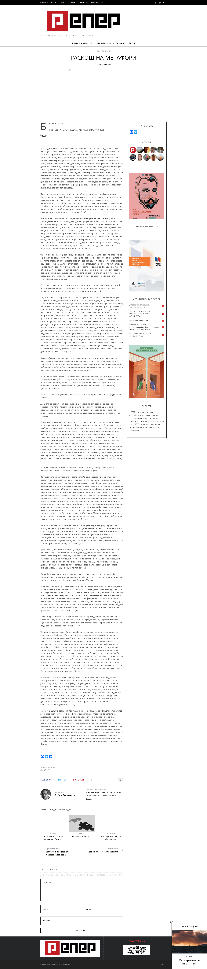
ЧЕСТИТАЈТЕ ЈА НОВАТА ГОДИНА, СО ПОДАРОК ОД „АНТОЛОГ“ (139, 313)
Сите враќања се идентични (189, 961)
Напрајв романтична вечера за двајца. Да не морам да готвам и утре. (139, 326)
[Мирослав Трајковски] (146, 157)
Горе (161, 964)
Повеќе (89, 799)
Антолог (64, 2)
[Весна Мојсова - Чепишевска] (139, 150)
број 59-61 (45, 770)
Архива (74, 2)
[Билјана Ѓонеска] (153, 157)
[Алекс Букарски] (153, 150)
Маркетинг (95, 2)
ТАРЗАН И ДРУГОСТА (82, 836)
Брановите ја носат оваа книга (103, 850)
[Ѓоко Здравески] (146, 150)
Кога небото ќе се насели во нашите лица (140, 334)
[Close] (171, 922)
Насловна (44, 2)
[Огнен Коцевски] (160, 150)
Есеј (98, 51)
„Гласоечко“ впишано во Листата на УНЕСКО (139, 306)
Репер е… (54, 2)
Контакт (105, 2)
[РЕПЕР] (132, 150)
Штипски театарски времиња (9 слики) (53, 837)
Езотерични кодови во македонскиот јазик (57, 852)
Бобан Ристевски (105, 64)
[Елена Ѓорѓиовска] (160, 157)
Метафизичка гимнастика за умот (104, 792)
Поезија (189, 956)
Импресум (84, 2)
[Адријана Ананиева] (139, 157)
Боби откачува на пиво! (139, 320)
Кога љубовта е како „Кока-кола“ (111, 837)
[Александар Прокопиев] (132, 157)
